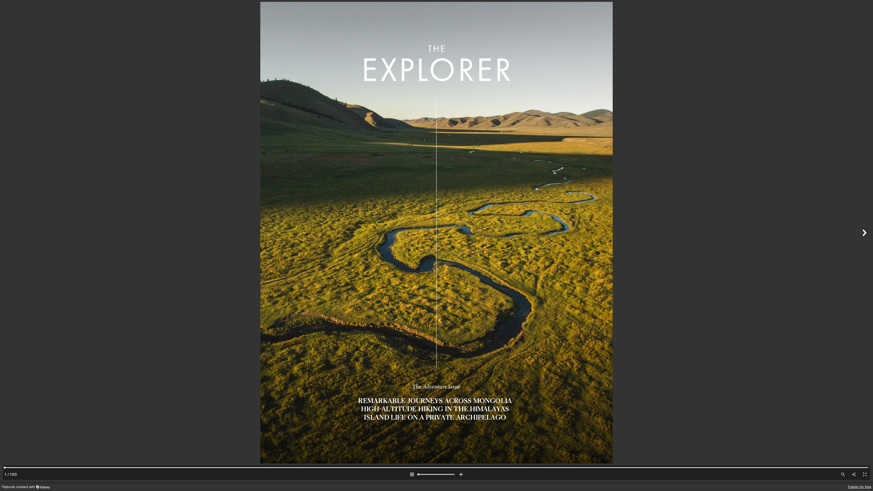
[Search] (843, 474)
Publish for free (859, 487)
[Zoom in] (461, 474)
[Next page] (864, 241)
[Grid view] (411, 474)
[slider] (436, 474)
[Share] (853, 474)
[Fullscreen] (864, 474)
